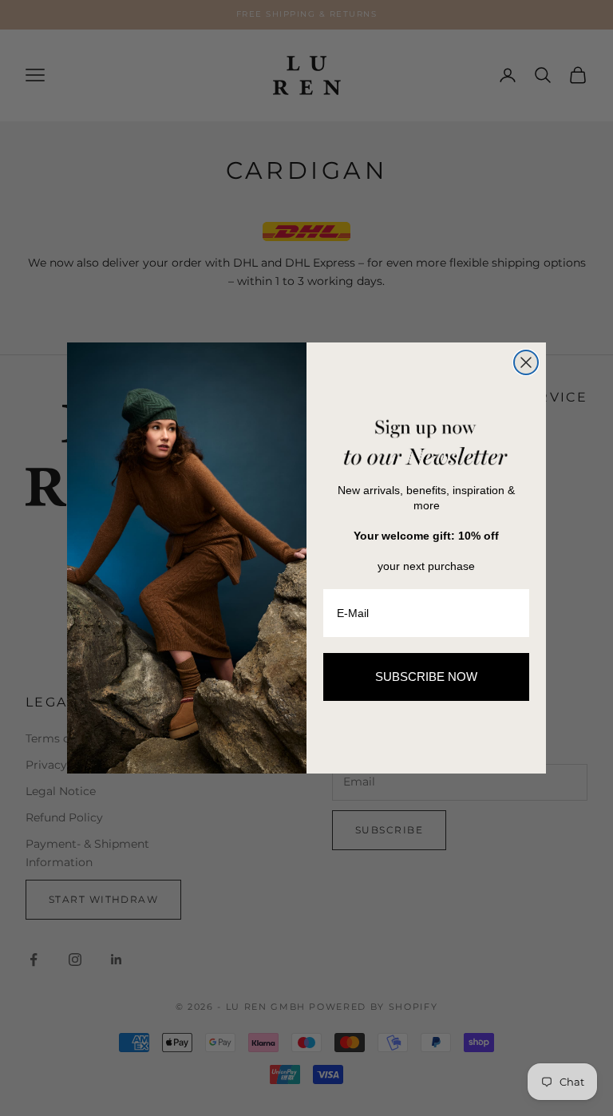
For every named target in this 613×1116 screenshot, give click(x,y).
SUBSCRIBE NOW (426, 676)
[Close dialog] (526, 362)
